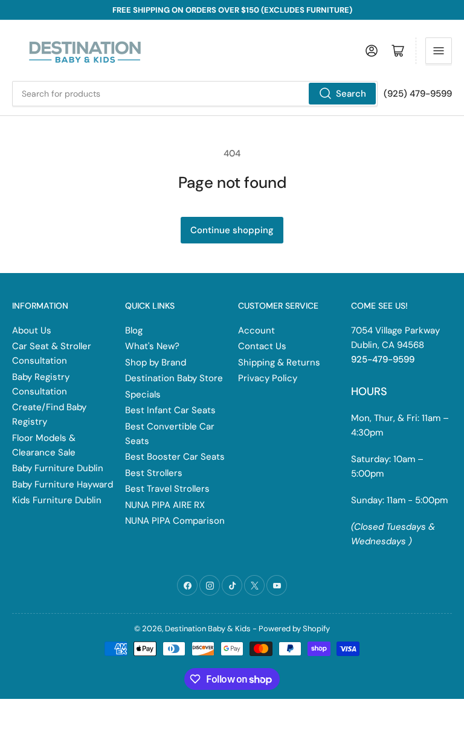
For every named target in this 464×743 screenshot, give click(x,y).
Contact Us (262, 346)
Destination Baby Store (174, 378)
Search (351, 94)
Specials (143, 394)
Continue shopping (232, 230)
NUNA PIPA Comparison (175, 521)
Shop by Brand (155, 362)
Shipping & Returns (279, 362)
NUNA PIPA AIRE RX (165, 505)
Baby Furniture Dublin (57, 468)
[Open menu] (438, 50)
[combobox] (195, 93)
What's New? (152, 346)
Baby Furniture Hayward (62, 484)
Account (256, 330)
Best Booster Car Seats (175, 457)
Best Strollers (153, 473)
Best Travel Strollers (167, 489)
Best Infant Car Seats (170, 410)
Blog (134, 330)
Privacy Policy (267, 378)
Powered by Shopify (294, 628)
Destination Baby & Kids (208, 628)
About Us (31, 330)
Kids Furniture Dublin (57, 500)
